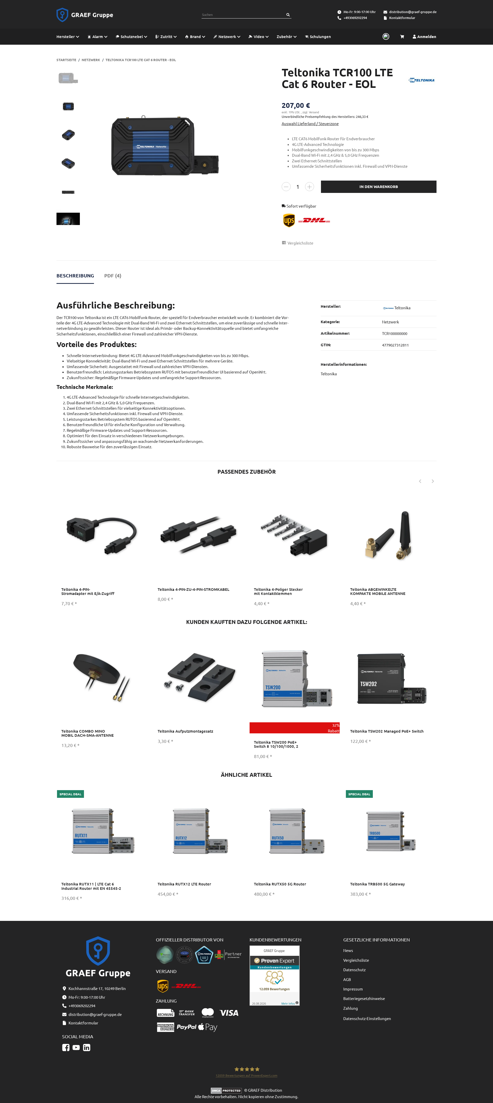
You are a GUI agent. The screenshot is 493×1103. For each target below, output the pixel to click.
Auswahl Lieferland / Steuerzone (310, 123)
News (348, 950)
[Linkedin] (86, 1047)
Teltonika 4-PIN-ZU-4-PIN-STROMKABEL (193, 589)
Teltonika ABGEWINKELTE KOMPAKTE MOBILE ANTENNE (377, 591)
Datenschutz (354, 969)
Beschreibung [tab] (75, 275)
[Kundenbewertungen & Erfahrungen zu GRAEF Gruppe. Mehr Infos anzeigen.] (275, 975)
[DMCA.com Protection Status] (227, 1090)
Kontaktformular (402, 17)
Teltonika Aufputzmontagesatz (185, 731)
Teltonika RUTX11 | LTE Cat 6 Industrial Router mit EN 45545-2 (91, 886)
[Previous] (420, 481)
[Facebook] (66, 1047)
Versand (314, 112)
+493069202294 (355, 17)
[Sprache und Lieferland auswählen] (385, 36)
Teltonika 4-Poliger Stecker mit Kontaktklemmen (278, 591)
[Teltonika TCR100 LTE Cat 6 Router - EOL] (164, 145)
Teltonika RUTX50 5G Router (280, 883)
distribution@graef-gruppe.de (413, 12)
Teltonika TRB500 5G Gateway (377, 883)
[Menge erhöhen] (309, 186)
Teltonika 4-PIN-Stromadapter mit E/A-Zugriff (87, 591)
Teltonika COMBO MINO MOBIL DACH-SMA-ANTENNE (87, 733)
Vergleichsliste (356, 960)
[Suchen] (288, 14)
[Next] (433, 481)
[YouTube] (76, 1047)
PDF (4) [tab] (112, 275)
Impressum (353, 988)
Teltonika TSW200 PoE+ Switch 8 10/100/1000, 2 (276, 744)
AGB (347, 979)
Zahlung (350, 1008)
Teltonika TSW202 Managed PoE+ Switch (387, 731)
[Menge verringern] (286, 186)
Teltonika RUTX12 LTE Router (184, 883)
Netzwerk (390, 321)
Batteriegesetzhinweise (364, 998)
